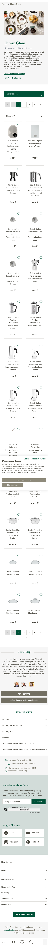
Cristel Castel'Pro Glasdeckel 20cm (35, 573)
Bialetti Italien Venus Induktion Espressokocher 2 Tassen (35, 366)
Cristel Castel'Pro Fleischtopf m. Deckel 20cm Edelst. (13, 534)
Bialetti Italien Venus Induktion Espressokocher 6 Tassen (35, 407)
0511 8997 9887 (24, 694)
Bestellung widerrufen (24, 914)
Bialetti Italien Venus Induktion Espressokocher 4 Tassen (13, 407)
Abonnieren (38, 801)
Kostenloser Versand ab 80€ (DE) (20, 760)
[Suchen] (31, 942)
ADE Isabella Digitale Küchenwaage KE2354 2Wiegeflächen (13, 146)
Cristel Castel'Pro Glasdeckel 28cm (35, 611)
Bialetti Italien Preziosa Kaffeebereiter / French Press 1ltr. (35, 321)
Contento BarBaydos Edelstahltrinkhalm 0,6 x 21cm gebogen (13, 450)
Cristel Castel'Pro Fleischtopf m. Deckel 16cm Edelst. (35, 493)
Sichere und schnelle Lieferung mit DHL (22, 768)
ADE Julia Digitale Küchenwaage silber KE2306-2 (35, 143)
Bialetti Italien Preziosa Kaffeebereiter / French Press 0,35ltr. (13, 322)
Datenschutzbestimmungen (35, 459)
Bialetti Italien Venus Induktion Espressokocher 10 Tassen (13, 366)
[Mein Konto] (3, 942)
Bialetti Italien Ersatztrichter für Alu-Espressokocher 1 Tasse (13, 234)
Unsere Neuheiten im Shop (14, 74)
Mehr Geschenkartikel (12, 78)
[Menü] (45, 942)
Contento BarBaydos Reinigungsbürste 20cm (35, 449)
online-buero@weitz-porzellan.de (24, 700)
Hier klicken (24, 810)
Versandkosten (9, 930)
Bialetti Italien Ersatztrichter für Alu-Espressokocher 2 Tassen (35, 234)
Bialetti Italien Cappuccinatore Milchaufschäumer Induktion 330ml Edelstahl (35, 190)
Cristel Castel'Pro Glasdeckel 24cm (13, 611)
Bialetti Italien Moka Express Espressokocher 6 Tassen (35, 277)
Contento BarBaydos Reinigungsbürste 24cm (13, 493)
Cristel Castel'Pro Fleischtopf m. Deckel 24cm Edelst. (35, 534)
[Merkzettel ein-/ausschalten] (19, 125)
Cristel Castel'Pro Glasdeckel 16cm (13, 573)
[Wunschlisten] (13, 942)
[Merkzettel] (22, 942)
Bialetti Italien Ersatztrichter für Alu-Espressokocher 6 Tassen (13, 278)
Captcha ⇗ (34, 812)
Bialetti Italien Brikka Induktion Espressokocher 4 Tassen (13, 189)
